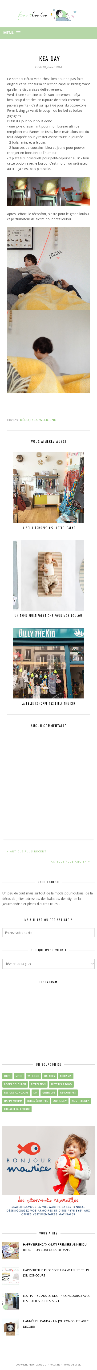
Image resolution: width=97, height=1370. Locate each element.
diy (35, 1092)
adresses (66, 1076)
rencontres (68, 1092)
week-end (48, 420)
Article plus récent (28, 851)
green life (48, 1092)
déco (24, 420)
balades (49, 1076)
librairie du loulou (17, 1109)
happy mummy (13, 1100)
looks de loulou (15, 1084)
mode (19, 1076)
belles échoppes (37, 1100)
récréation (38, 1084)
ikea (34, 420)
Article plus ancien (69, 861)
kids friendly (80, 1100)
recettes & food (61, 1084)
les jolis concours (16, 1092)
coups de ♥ (60, 1100)
